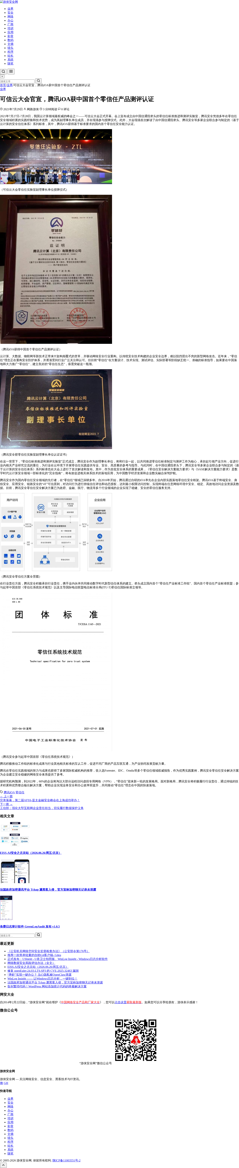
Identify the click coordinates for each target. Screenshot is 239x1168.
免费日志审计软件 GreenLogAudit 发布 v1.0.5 (30, 926)
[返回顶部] (3, 1165)
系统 (10, 59)
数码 (10, 40)
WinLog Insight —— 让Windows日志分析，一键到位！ (42, 978)
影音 (10, 36)
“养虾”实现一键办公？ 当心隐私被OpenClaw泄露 (39, 974)
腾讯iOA (9, 792)
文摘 (10, 44)
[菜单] (11, 71)
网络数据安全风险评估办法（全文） (31, 962)
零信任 (19, 792)
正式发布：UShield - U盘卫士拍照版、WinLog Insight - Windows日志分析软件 (57, 959)
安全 (10, 12)
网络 (10, 16)
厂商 (10, 24)
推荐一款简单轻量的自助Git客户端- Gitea (34, 955)
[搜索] (3, 71)
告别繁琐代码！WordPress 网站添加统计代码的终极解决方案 (47, 986)
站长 (10, 55)
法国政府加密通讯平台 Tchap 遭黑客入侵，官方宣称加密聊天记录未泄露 (48, 889)
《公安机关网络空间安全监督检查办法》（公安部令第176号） (48, 951)
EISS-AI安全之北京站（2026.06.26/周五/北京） (31, 852)
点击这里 (128, 1002)
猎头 (10, 47)
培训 (10, 28)
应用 (10, 32)
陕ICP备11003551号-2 (66, 1160)
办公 (10, 20)
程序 (10, 51)
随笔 (10, 63)
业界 (10, 8)
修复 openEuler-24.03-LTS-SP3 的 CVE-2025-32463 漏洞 (43, 970)
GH (6, 1083)
